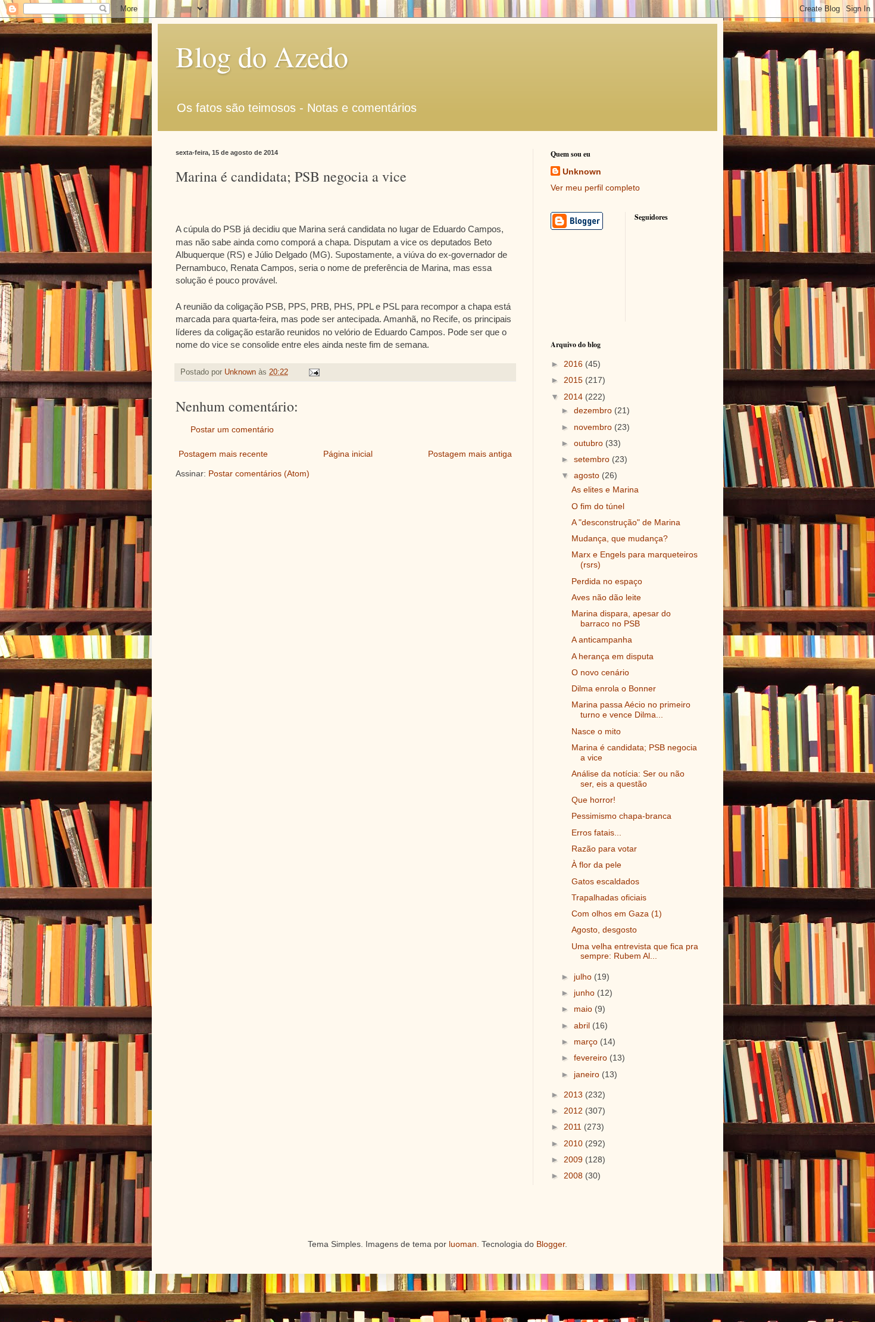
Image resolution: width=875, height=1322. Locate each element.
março (587, 1041)
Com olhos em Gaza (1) (616, 913)
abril (583, 1025)
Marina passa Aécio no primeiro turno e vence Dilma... (630, 709)
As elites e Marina (605, 489)
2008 (574, 1175)
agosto (588, 475)
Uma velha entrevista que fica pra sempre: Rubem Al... (634, 951)
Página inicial (348, 454)
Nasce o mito (596, 731)
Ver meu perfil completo (595, 187)
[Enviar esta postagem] (313, 372)
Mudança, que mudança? (619, 538)
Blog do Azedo (262, 56)
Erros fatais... (596, 832)
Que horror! (593, 800)
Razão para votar (604, 848)
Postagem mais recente (223, 454)
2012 (574, 1110)
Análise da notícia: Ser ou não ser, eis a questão (628, 778)
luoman (463, 1244)
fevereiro (592, 1057)
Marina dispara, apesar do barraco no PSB (621, 618)
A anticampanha (601, 639)
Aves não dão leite (606, 597)
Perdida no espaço (606, 581)
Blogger (550, 1244)
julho (584, 976)
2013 (574, 1094)
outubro (589, 443)
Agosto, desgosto (604, 929)
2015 (574, 380)
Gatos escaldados (605, 881)
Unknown (581, 171)
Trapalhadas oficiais (608, 897)
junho (585, 992)
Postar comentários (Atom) (259, 473)
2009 (574, 1159)
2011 (574, 1126)
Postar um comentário (232, 429)
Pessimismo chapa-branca (621, 816)
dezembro (594, 410)
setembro (593, 459)
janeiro (588, 1074)
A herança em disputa (612, 656)
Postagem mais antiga (470, 454)
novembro (594, 427)
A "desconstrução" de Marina (625, 522)
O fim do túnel (597, 506)
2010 (574, 1143)
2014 (574, 396)
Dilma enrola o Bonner (613, 688)
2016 (574, 364)
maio (584, 1009)
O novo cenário (600, 672)
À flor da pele (596, 864)
